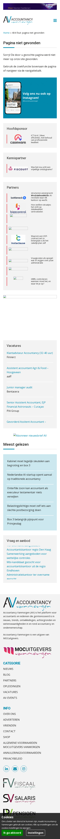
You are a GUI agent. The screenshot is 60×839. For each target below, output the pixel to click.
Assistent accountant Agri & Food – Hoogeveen (27, 367)
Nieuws (8, 669)
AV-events (10, 698)
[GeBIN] (18, 260)
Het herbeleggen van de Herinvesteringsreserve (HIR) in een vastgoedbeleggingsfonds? (41, 281)
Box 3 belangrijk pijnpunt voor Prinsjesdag (25, 521)
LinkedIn (6, 769)
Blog (6, 674)
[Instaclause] (18, 229)
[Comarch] (18, 208)
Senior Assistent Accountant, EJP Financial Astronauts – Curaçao (26, 401)
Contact (9, 731)
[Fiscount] (18, 168)
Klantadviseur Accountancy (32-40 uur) (30, 349)
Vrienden (9, 725)
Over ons (9, 714)
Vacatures (10, 692)
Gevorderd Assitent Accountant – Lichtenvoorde (26, 420)
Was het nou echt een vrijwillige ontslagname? (41, 168)
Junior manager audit (19, 384)
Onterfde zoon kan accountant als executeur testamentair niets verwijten (27, 492)
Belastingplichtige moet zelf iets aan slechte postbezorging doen (29, 508)
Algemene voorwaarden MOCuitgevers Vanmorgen (21, 745)
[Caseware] (18, 139)
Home (6, 32)
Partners (9, 680)
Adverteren (11, 719)
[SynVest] (17, 281)
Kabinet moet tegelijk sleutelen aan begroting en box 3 (28, 463)
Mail (15, 769)
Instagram (24, 769)
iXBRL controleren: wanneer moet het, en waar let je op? (41, 271)
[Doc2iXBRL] (18, 271)
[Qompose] (18, 218)
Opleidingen (11, 686)
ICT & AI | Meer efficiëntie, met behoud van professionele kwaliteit (41, 139)
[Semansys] (18, 239)
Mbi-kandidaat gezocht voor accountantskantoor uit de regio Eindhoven (26, 562)
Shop (6, 737)
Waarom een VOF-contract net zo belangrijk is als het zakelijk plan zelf (39, 229)
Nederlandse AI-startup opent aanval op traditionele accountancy (29, 477)
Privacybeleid (12, 758)
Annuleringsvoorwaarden (22, 753)
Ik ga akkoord (12, 832)
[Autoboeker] (18, 250)
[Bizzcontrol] (18, 198)
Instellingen (35, 832)
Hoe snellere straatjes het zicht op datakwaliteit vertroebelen (41, 198)
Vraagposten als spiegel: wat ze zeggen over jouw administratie (42, 250)
